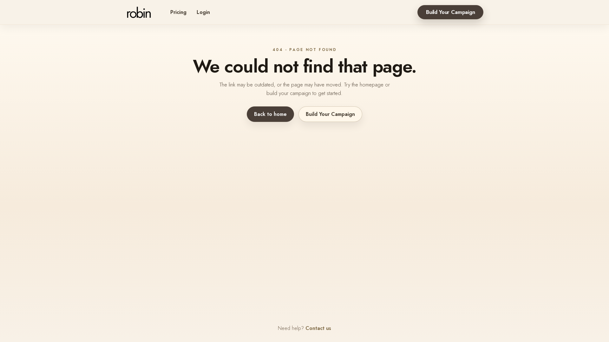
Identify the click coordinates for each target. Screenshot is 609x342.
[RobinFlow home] (139, 12)
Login (203, 12)
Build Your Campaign (450, 12)
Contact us (318, 328)
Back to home (270, 114)
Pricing (178, 12)
